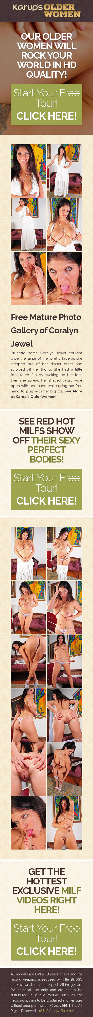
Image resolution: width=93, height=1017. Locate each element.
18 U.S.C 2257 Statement (57, 1011)
